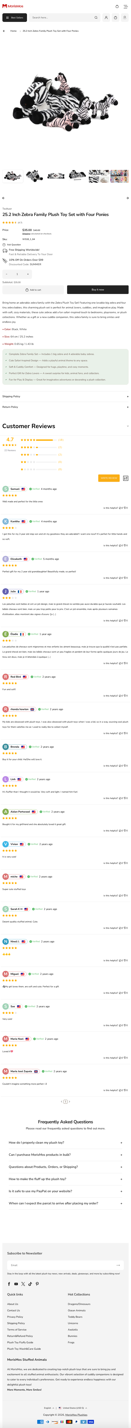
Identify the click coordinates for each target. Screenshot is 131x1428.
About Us (12, 1304)
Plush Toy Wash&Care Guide (24, 1349)
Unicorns (73, 1323)
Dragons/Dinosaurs (79, 1304)
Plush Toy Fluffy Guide (20, 1342)
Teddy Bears (75, 1317)
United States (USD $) (73, 1408)
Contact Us (13, 1310)
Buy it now (98, 289)
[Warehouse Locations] (125, 17)
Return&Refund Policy (20, 1336)
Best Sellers (17, 17)
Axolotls (73, 1329)
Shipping (26, 233)
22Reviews (10, 450)
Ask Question (14, 244)
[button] (12, 180)
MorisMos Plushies (76, 1415)
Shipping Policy (16, 1323)
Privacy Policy (15, 1317)
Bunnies (72, 1336)
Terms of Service (17, 1329)
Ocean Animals (77, 1310)
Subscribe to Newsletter (24, 1253)
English (47, 1408)
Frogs (71, 1342)
